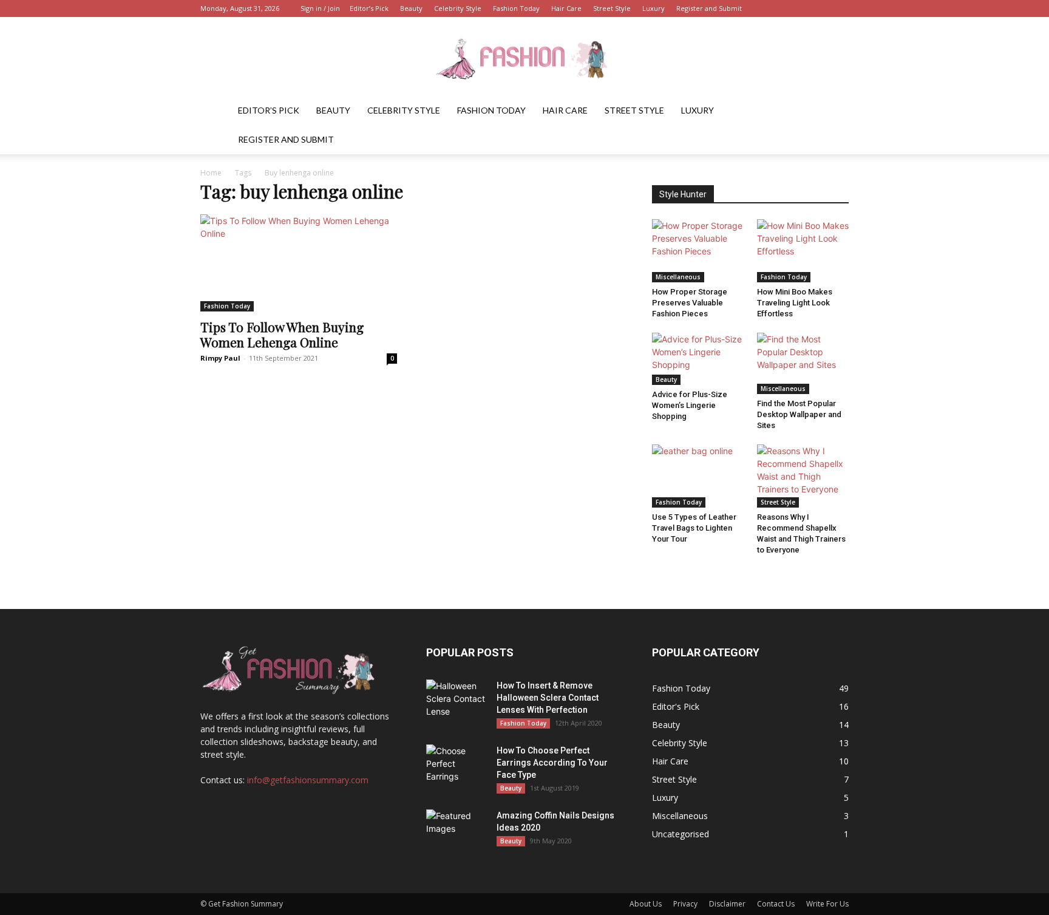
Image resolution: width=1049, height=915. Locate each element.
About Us (646, 904)
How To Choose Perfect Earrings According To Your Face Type (552, 763)
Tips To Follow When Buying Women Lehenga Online (282, 334)
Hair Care (566, 8)
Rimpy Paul (220, 357)
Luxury (653, 8)
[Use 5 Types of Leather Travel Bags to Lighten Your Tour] (698, 476)
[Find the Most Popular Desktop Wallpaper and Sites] (803, 363)
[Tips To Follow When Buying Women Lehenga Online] (298, 262)
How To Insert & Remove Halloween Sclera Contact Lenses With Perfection (548, 698)
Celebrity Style (457, 8)
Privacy (685, 904)
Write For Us (827, 904)
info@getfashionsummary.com (307, 780)
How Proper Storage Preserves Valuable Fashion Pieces (689, 302)
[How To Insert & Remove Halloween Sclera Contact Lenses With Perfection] (456, 700)
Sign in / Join (320, 8)
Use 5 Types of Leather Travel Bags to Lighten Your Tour (694, 527)
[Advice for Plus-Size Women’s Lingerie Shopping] (698, 358)
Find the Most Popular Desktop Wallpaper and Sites (799, 414)
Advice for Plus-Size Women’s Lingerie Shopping (689, 405)
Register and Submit (709, 8)
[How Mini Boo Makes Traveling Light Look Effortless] (803, 250)
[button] (834, 111)
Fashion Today (516, 8)
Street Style (612, 8)
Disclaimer (727, 904)
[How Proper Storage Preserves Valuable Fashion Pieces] (698, 250)
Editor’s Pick (369, 8)
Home (211, 173)
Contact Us (776, 904)
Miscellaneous (678, 277)
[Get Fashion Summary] (524, 57)
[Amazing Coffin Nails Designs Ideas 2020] (456, 830)
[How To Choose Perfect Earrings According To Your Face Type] (456, 765)
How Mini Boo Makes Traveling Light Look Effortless (794, 302)
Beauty (411, 8)
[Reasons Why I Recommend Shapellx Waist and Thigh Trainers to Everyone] (803, 476)
